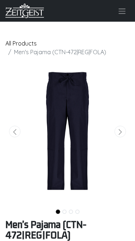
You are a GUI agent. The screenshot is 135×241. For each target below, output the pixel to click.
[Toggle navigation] (122, 11)
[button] (14, 131)
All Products (21, 43)
